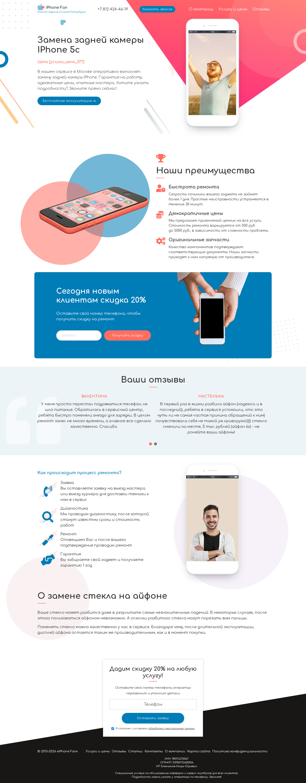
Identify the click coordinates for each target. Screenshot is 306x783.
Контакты (154, 751)
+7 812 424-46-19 (113, 9)
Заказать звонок (157, 9)
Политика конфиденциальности (239, 751)
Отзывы (261, 9)
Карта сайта (198, 751)
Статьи (135, 751)
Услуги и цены (233, 9)
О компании (201, 9)
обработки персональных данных (171, 728)
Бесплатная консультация (67, 100)
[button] (150, 443)
